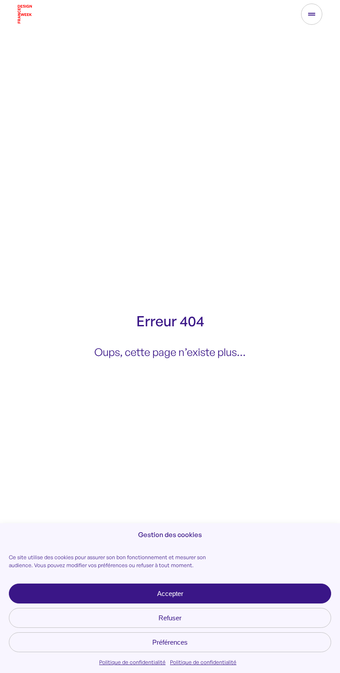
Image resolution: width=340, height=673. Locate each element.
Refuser (170, 618)
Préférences (170, 642)
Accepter (170, 593)
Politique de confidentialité (132, 662)
